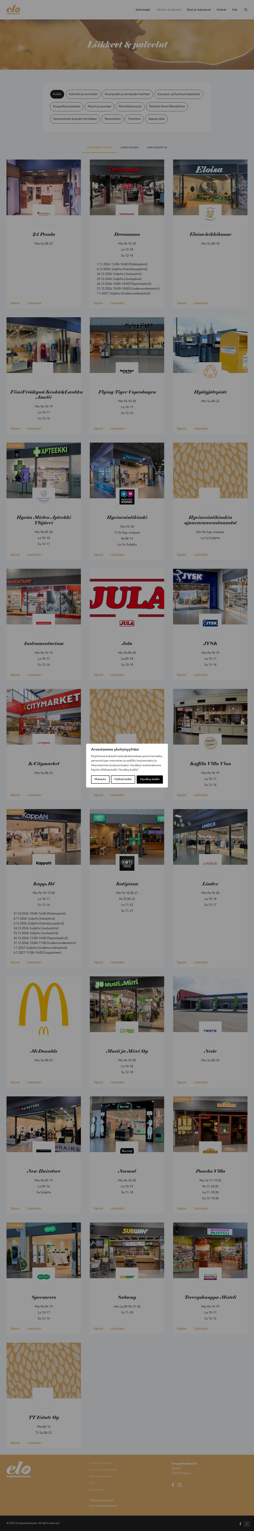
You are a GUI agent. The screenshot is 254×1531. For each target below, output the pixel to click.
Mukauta (100, 779)
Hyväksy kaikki (150, 779)
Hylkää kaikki (123, 779)
